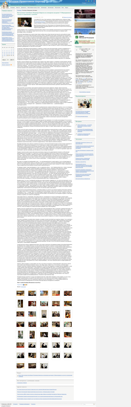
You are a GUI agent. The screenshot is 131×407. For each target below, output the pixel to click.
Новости (18, 7)
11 (4, 52)
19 (6, 53)
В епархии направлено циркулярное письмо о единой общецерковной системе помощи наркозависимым (85, 170)
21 (9, 53)
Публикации (43, 7)
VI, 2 (88, 81)
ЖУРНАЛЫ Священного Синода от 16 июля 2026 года (84, 143)
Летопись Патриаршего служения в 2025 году (84, 151)
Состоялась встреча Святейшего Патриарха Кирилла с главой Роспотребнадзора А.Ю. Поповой (83, 112)
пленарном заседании (40, 21)
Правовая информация (24, 404)
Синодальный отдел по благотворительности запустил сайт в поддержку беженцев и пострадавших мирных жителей (84, 166)
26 (6, 55)
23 (13, 53)
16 (13, 52)
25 (4, 55)
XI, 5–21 (81, 80)
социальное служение (22, 382)
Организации (51, 7)
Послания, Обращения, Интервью (29, 10)
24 (2, 55)
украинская (23, 286)
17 (2, 53)
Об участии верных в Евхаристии (83, 178)
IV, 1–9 (90, 80)
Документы (23, 7)
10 (2, 52)
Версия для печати (68, 17)
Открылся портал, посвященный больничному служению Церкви (83, 159)
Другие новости (22, 387)
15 (11, 52)
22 (11, 53)
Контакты (33, 404)
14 (9, 52)
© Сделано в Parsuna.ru (5, 406)
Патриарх (12, 7)
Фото (63, 7)
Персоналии (57, 7)
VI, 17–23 (80, 83)
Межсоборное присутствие (34, 7)
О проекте (15, 404)
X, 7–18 (84, 78)
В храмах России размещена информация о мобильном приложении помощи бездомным (85, 147)
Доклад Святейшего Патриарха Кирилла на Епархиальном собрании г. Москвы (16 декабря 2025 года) (84, 155)
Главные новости (7, 10)
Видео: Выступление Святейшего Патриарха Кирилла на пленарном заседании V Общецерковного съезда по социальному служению (45, 376)
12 (6, 52)
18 (4, 53)
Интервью (79, 121)
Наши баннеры (5, 62)
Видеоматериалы (81, 96)
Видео (66, 7)
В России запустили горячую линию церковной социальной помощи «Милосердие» (83, 175)
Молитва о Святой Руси (81, 161)
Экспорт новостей (6, 64)
